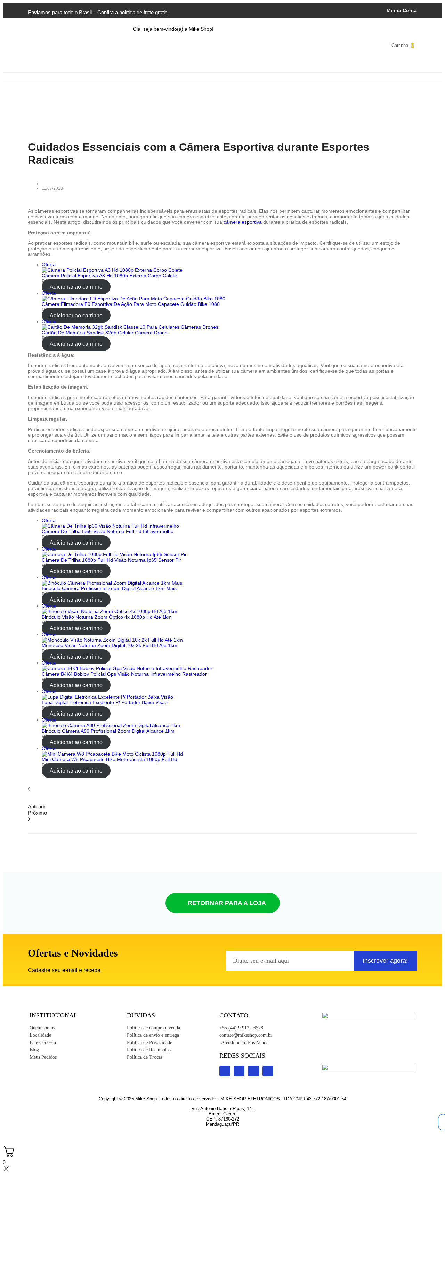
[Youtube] (252, 44)
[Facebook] (268, 44)
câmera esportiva (243, 222)
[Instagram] (237, 44)
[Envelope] (314, 44)
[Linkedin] (283, 44)
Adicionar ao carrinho (76, 287)
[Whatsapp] (298, 44)
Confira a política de (132, 12)
